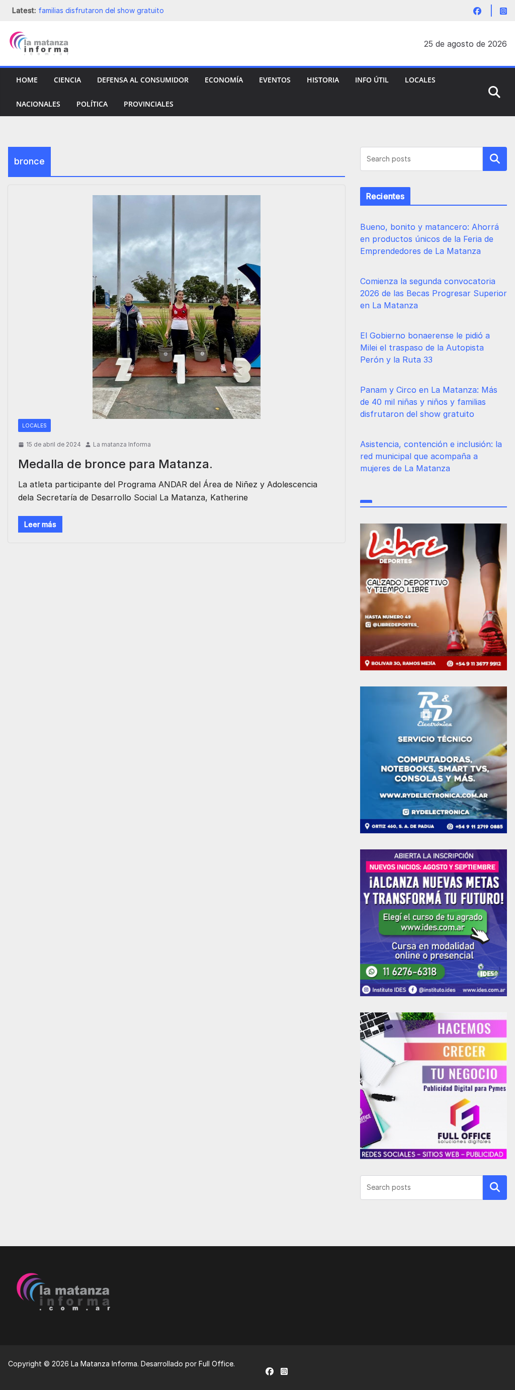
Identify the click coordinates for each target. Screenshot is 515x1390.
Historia (323, 79)
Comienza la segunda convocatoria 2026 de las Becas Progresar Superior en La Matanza (433, 293)
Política (92, 104)
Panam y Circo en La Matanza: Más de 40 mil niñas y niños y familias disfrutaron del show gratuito (428, 402)
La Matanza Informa (104, 1363)
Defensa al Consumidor (143, 79)
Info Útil (372, 79)
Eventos (275, 79)
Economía (224, 79)
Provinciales (149, 104)
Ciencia (67, 79)
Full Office (216, 1363)
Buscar (495, 159)
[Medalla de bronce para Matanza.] (176, 307)
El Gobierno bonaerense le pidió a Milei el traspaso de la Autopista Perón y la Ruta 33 (425, 347)
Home (27, 79)
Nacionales (38, 104)
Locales (420, 79)
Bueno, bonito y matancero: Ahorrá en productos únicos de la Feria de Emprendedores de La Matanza (429, 239)
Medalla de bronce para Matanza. (115, 464)
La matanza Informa (122, 444)
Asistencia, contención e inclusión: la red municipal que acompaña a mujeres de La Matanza (431, 456)
